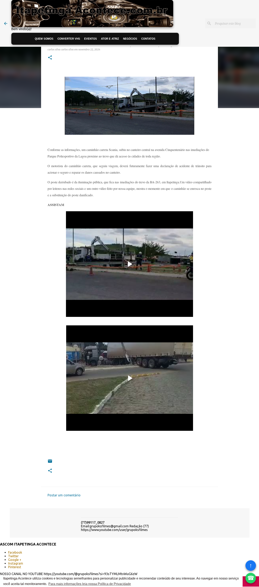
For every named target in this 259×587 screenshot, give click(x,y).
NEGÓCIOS (130, 38)
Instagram (15, 563)
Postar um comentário (64, 495)
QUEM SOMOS (44, 38)
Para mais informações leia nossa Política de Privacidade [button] (89, 584)
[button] (50, 58)
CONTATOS (148, 38)
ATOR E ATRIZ (110, 38)
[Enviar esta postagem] (50, 462)
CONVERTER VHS (68, 38)
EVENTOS (90, 38)
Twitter (13, 556)
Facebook (15, 552)
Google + (14, 560)
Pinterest (14, 567)
